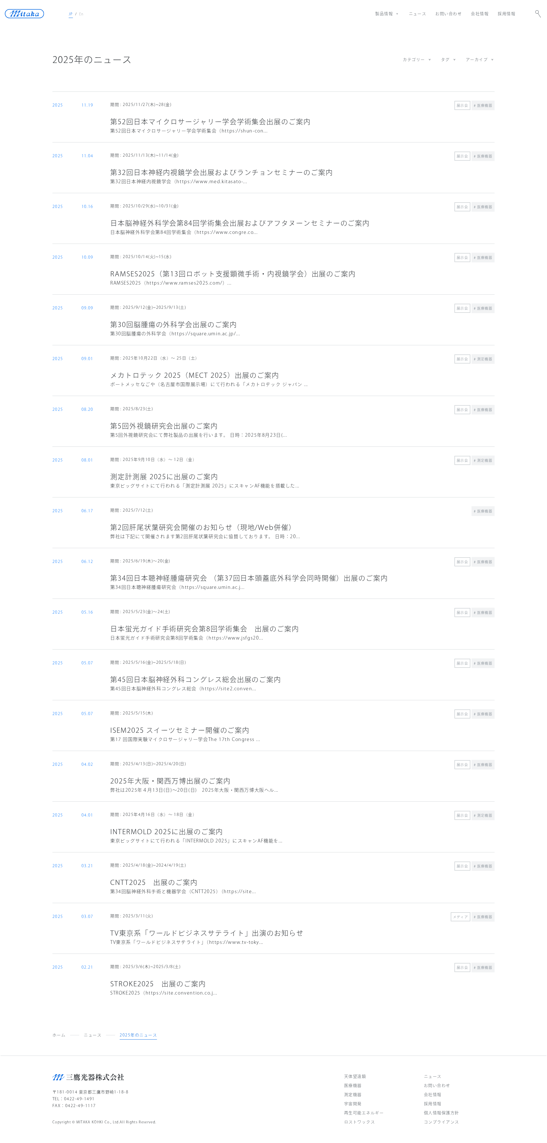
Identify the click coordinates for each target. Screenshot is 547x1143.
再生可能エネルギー (364, 1113)
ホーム (59, 1035)
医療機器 (353, 1085)
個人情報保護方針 (441, 1113)
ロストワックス (359, 1122)
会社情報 (480, 14)
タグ (445, 60)
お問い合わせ (448, 14)
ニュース (417, 14)
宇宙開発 (353, 1104)
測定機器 (353, 1095)
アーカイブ (477, 60)
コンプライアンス (441, 1122)
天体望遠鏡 (355, 1076)
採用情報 (506, 14)
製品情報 (384, 14)
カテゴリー (414, 60)
